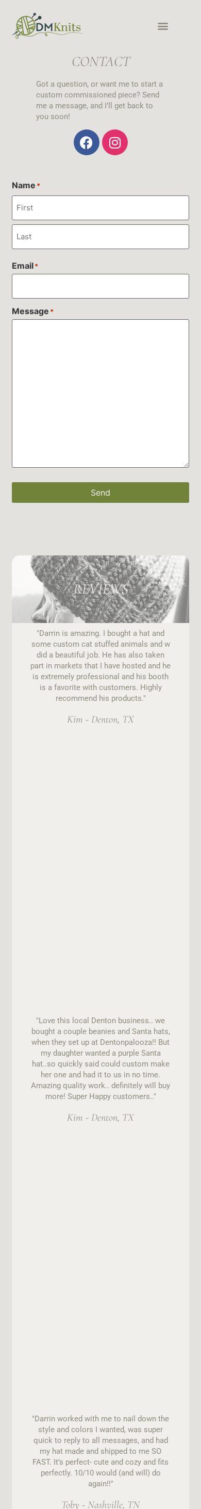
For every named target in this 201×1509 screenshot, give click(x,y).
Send (100, 492)
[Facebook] (86, 142)
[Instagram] (115, 142)
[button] (162, 26)
